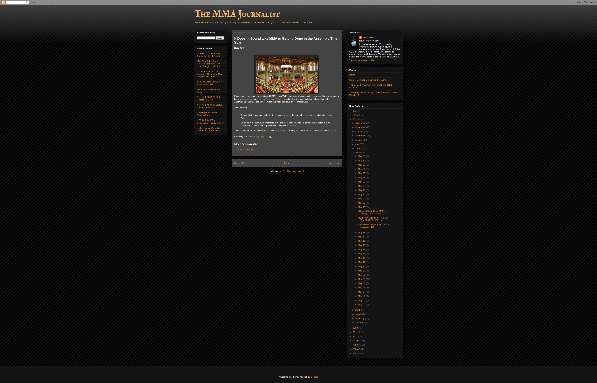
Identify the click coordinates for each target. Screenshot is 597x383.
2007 (355, 353)
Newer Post (240, 163)
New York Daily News (271, 99)
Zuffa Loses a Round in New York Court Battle (208, 129)
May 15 (362, 245)
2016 (355, 110)
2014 (355, 119)
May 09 (362, 270)
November (360, 127)
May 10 (362, 266)
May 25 (362, 181)
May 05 (362, 287)
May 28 (362, 169)
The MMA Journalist (237, 14)
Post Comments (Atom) (293, 171)
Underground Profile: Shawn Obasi (207, 113)
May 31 (362, 156)
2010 (355, 340)
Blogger (314, 377)
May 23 (362, 190)
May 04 (362, 292)
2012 (355, 332)
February (360, 318)
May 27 (362, 173)
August (359, 140)
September (361, 135)
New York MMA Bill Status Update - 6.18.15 (209, 106)
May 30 (362, 160)
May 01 (362, 304)
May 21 (362, 198)
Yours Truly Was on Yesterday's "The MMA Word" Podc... (372, 219)
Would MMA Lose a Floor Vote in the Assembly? (373, 225)
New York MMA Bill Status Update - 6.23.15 (209, 98)
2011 (355, 336)
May (357, 152)
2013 (355, 328)
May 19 (362, 207)
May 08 (362, 275)
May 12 (362, 258)
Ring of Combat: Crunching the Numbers (369, 80)
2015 (355, 115)
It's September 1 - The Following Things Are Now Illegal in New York (209, 74)
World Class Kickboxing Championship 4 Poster (208, 54)
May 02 (362, 300)
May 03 (362, 296)
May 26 (362, 177)
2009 (355, 345)
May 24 (362, 186)
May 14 (362, 249)
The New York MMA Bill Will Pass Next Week (210, 83)
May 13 (362, 253)
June (358, 148)
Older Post (333, 163)
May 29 (362, 165)
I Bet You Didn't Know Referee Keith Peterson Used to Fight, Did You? (208, 64)
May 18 (362, 232)
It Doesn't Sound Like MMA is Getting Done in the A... (371, 212)
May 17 (362, 236)
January (359, 322)
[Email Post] (270, 136)
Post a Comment (245, 149)
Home (287, 163)
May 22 (362, 194)
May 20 (362, 203)
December (360, 123)
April (357, 310)
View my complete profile (361, 60)
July (357, 144)
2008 (355, 349)
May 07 (362, 279)
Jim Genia (367, 37)
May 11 (362, 262)
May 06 (362, 283)
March (358, 314)
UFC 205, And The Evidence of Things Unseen (210, 121)
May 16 (362, 241)
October (359, 131)
